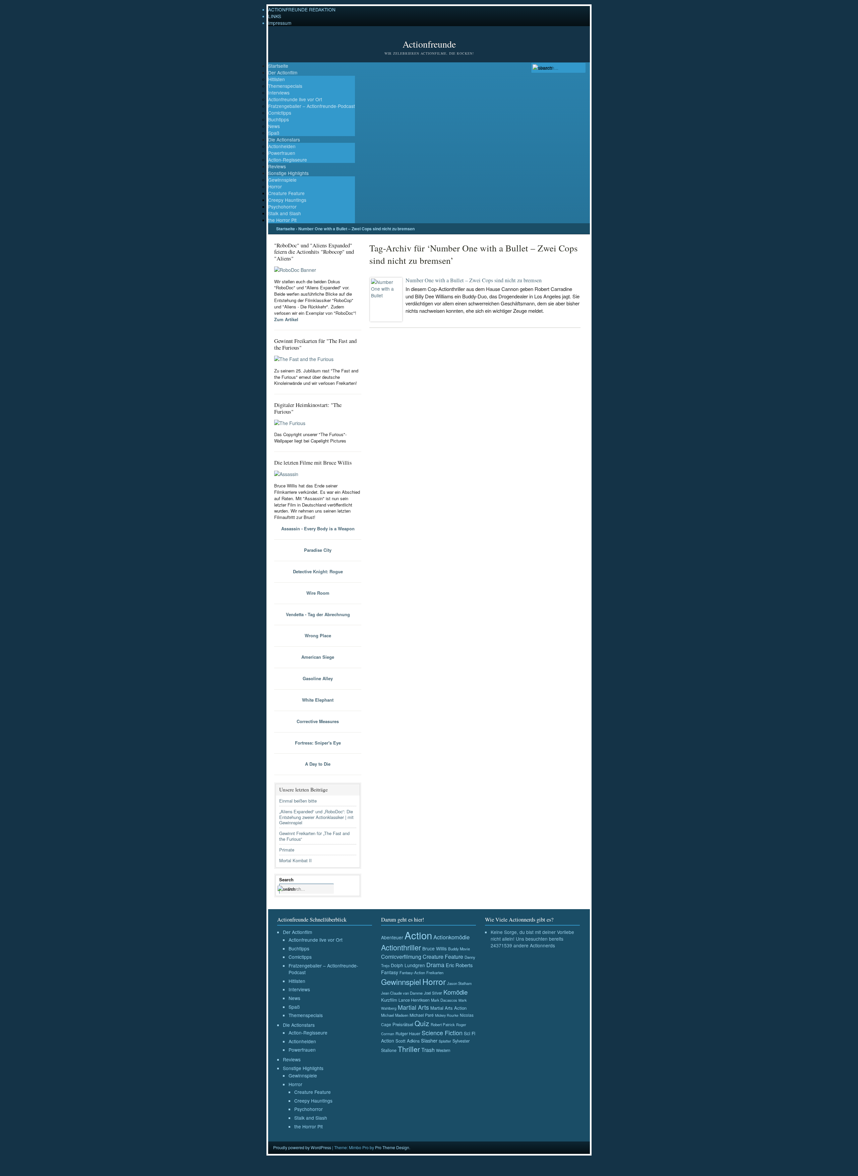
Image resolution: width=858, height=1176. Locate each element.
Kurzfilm (389, 1000)
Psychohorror (282, 206)
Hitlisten (276, 79)
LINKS (274, 16)
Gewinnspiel (401, 981)
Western (443, 1050)
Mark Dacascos (444, 1000)
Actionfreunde (429, 44)
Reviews (277, 166)
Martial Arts (413, 1007)
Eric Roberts (459, 964)
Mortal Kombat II (295, 860)
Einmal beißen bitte (298, 801)
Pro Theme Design (392, 1147)
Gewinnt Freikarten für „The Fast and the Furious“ (314, 836)
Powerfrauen (281, 153)
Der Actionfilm (282, 72)
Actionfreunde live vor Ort (295, 99)
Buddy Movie (459, 948)
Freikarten (434, 972)
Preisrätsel (402, 1024)
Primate (286, 849)
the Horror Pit (282, 220)
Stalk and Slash (284, 213)
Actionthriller (401, 947)
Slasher (429, 1040)
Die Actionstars (284, 139)
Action (418, 935)
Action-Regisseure (287, 159)
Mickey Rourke (446, 1015)
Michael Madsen (394, 1015)
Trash (428, 1050)
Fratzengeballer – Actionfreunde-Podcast (311, 106)
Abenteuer (392, 937)
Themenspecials (285, 85)
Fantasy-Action (412, 972)
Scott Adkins (407, 1041)
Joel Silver (433, 993)
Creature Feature (286, 193)
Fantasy (389, 972)
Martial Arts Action (448, 1008)
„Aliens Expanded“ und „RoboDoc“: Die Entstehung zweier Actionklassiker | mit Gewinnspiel (316, 817)
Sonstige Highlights (288, 173)
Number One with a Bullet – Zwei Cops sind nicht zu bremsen (474, 280)
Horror (275, 186)
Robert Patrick (443, 1024)
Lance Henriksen (414, 1000)
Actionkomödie (451, 937)
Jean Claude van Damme (402, 993)
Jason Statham (459, 983)
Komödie (455, 991)
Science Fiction (442, 1032)
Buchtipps (278, 119)
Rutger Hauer (407, 1033)
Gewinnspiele (282, 179)
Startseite (278, 65)
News (274, 126)
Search (286, 879)
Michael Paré (422, 1015)
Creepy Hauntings (287, 199)
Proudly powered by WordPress (302, 1147)
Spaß (273, 132)
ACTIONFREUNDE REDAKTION (301, 9)
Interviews (279, 92)
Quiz (422, 1023)
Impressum (279, 22)
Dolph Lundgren (408, 965)
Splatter (445, 1041)
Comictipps (279, 112)
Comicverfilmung (401, 956)
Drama (435, 964)
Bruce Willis (434, 948)
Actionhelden (282, 146)
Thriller (409, 1049)
